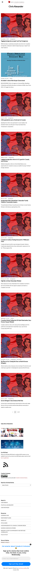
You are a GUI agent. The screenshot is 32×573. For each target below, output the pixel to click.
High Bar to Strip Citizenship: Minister (11, 281)
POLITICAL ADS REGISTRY (7, 505)
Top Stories (19, 359)
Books (11, 78)
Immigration (12, 39)
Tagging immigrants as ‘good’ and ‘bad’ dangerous (14, 41)
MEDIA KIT (3, 520)
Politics (12, 318)
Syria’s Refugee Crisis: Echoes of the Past (12, 400)
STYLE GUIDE (4, 523)
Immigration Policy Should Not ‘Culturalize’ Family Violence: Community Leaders (14, 201)
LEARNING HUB (5, 515)
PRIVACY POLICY (5, 542)
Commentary (11, 398)
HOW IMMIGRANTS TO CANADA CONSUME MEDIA (13, 525)
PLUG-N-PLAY (4, 534)
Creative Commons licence (21, 477)
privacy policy (23, 568)
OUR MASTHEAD (5, 507)
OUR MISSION (4, 502)
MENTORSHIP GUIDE (6, 518)
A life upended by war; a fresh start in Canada (13, 120)
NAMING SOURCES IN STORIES (8, 528)
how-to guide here (5, 457)
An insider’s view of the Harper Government (13, 80)
